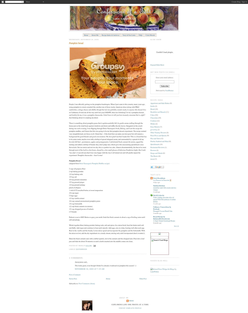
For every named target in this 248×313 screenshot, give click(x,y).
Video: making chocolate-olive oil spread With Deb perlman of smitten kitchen (164, 199)
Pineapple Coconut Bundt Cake (162, 211)
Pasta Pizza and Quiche (158, 135)
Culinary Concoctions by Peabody (162, 208)
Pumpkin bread (76, 43)
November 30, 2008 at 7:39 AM (89, 269)
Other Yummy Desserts (158, 132)
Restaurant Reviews (157, 147)
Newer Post (73, 278)
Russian (153, 150)
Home (108, 278)
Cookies (153, 121)
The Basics (154, 156)
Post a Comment (74, 274)
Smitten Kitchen (159, 185)
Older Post (143, 278)
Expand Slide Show (157, 65)
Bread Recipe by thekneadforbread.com (161, 217)
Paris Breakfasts (159, 178)
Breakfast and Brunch (158, 112)
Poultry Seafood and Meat (159, 141)
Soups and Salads (156, 153)
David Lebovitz (158, 195)
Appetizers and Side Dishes (159, 103)
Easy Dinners (155, 127)
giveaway (153, 129)
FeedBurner (169, 90)
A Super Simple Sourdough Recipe (164, 221)
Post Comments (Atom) (87, 283)
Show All (176, 226)
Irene (131, 301)
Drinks (152, 124)
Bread (152, 109)
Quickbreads (81, 249)
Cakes (152, 115)
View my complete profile (130, 308)
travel (152, 159)
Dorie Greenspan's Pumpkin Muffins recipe (94, 163)
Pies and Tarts (155, 138)
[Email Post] (94, 245)
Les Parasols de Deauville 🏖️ (162, 180)
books (152, 106)
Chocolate (154, 118)
